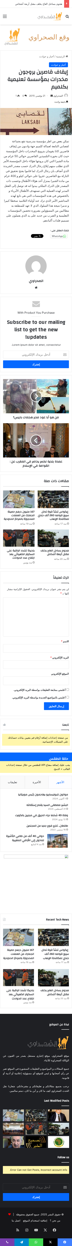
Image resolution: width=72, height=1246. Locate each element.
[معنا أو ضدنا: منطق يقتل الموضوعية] (58, 1115)
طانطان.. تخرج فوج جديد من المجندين (47, 825)
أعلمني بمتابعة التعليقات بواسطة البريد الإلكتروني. (39, 689)
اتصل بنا (16, 1220)
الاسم (65, 641)
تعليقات (12, 782)
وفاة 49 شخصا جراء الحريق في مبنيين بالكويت (41, 815)
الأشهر (60, 782)
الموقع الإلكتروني (60, 673)
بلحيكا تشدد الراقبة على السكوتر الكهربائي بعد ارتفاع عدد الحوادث (21, 554)
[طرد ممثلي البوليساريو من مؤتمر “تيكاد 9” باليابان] (13, 1129)
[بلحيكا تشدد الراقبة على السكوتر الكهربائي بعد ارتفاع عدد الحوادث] (19, 538)
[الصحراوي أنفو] (49, 16)
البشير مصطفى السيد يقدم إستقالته (47, 805)
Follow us (63, 1157)
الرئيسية (61, 56)
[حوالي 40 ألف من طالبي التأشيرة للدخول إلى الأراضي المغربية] (57, 841)
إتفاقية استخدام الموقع (35, 1220)
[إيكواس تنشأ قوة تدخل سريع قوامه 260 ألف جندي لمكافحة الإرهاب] (53, 499)
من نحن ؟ (55, 1220)
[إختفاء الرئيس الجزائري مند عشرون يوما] (13, 1142)
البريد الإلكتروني (59, 657)
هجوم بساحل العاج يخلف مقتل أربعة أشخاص (55, 552)
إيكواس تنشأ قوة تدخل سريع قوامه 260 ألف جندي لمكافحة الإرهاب (53, 515)
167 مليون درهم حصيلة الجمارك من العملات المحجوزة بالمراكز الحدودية (19, 515)
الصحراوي (36, 281)
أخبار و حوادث (46, 56)
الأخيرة (37, 782)
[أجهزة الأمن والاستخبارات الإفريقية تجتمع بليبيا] (58, 1142)
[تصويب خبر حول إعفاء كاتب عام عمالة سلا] (36, 1142)
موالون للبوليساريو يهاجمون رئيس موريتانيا (43, 794)
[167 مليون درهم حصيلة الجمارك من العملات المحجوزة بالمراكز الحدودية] (19, 499)
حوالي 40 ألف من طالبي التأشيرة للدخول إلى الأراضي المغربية (25, 838)
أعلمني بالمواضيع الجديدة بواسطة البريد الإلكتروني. (39, 697)
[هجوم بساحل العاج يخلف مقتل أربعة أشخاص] (53, 538)
